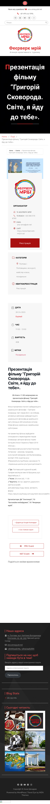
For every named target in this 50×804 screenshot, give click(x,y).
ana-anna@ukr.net (35, 9)
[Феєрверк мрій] (35, 721)
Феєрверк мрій (25, 48)
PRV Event (29, 546)
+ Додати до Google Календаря (26, 522)
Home (11, 150)
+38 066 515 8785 (26, 14)
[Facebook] (15, 18)
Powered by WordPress (16, 792)
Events (18, 150)
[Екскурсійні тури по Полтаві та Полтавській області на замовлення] (35, 741)
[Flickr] (20, 18)
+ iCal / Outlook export (25, 530)
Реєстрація (25, 243)
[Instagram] (34, 18)
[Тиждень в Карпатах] (15, 741)
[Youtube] (25, 18)
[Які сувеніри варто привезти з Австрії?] (15, 721)
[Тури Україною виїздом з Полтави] (15, 761)
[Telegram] (29, 18)
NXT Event (24, 554)
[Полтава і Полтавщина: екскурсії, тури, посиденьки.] (35, 761)
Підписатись (13, 675)
